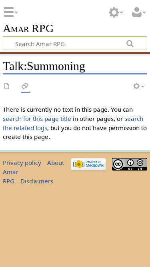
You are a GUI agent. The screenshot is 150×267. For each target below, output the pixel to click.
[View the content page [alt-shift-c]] (7, 86)
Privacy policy (22, 163)
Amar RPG (28, 28)
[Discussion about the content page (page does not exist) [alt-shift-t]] (25, 86)
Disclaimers (36, 181)
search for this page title (37, 118)
